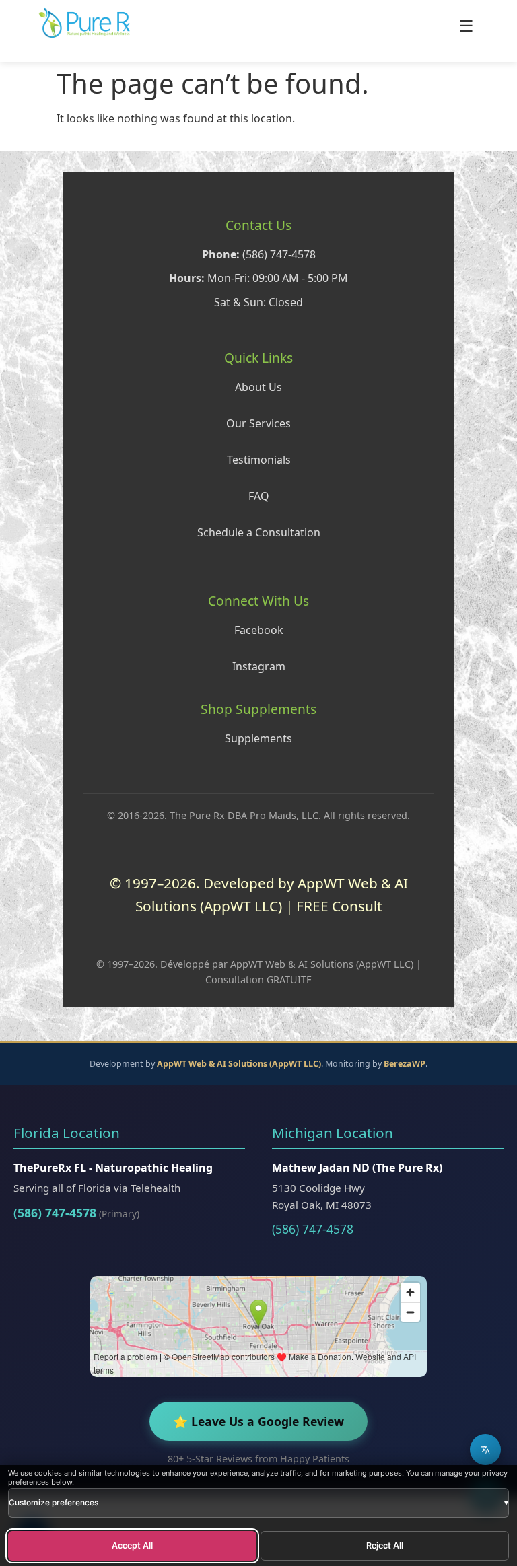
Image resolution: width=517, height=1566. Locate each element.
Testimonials (259, 459)
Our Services (258, 423)
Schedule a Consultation (258, 532)
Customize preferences (258, 1502)
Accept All (132, 1545)
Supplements (258, 738)
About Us (258, 387)
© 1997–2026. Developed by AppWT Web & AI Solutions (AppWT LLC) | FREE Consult (259, 894)
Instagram (258, 666)
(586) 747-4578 (54, 1213)
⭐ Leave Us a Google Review (258, 1421)
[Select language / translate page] (485, 1449)
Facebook (258, 629)
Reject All (384, 1545)
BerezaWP (404, 1063)
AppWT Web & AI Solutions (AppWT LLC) (239, 1063)
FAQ (258, 496)
